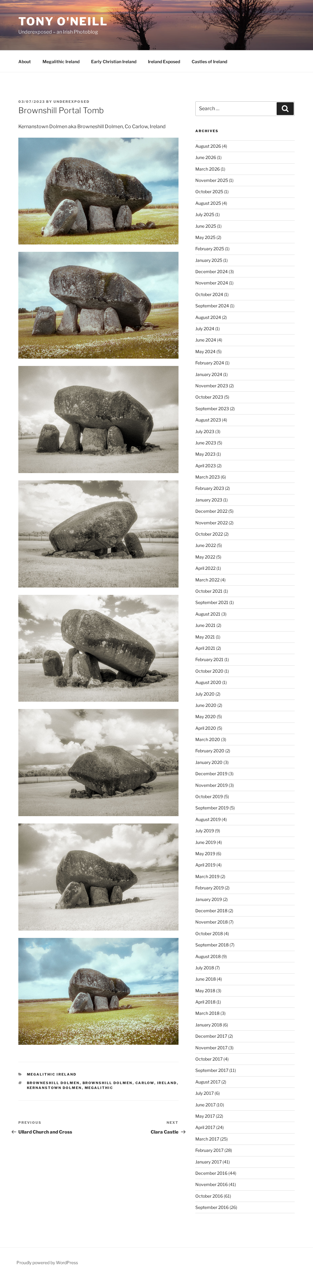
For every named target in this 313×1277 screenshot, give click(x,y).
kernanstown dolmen (54, 1088)
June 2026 (205, 157)
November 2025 (211, 180)
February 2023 (209, 488)
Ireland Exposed (164, 61)
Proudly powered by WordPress (47, 1262)
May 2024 (205, 351)
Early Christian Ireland (113, 61)
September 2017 (211, 1070)
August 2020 (208, 682)
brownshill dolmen (108, 1083)
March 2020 (207, 739)
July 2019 (204, 830)
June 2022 (205, 545)
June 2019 (205, 842)
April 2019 (205, 864)
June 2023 (205, 442)
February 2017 (209, 1150)
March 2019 (207, 876)
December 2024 (211, 271)
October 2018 (209, 933)
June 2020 (205, 705)
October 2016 (209, 1196)
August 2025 (208, 203)
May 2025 (205, 237)
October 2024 (209, 294)
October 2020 (209, 671)
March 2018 (207, 1013)
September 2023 (212, 408)
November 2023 (211, 385)
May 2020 (205, 716)
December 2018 (211, 910)
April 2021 (205, 648)
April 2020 (205, 728)
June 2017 (205, 1104)
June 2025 (205, 226)
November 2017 (211, 1047)
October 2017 (209, 1059)
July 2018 (204, 967)
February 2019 (209, 887)
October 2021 (209, 591)
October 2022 (209, 534)
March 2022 (207, 579)
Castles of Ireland (209, 61)
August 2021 (207, 614)
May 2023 (205, 454)
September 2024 (212, 305)
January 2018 (208, 1024)
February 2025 (209, 248)
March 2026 (207, 169)
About (24, 61)
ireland (167, 1083)
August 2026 (208, 146)
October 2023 (209, 397)
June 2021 (205, 625)
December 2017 (211, 1036)
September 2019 (212, 807)
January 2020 (209, 762)
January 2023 (208, 499)
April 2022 (205, 568)
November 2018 (211, 921)
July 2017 (204, 1093)
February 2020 (209, 750)
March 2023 (207, 476)
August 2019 (208, 819)
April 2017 (205, 1127)
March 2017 (207, 1138)
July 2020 (205, 693)
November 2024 (211, 282)
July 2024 (204, 328)
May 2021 (205, 636)
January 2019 (208, 899)
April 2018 (205, 1001)
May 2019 (205, 853)
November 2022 (211, 522)
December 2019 (211, 773)
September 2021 (211, 602)
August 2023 (208, 419)
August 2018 (208, 956)
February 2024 (209, 362)
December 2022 (211, 511)
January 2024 (208, 374)
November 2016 (211, 1184)
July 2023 (204, 431)
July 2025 (204, 214)
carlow (144, 1083)
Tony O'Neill (63, 21)
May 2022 (205, 556)
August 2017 (207, 1081)
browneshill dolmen (53, 1083)
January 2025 (208, 260)
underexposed (71, 101)
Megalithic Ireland (60, 61)
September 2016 (212, 1207)
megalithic (99, 1088)
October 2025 (209, 191)
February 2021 (209, 659)
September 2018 (212, 944)
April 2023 (205, 465)
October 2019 (209, 796)
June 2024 (205, 339)
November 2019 (211, 785)
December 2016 (211, 1173)
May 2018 (205, 990)
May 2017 (205, 1116)
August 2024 (208, 317)
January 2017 (208, 1161)
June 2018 (205, 979)
